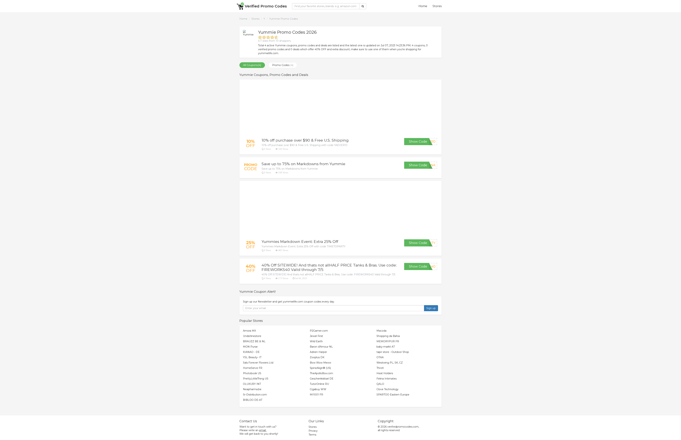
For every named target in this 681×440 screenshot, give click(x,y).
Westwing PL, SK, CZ (390, 362)
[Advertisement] (340, 109)
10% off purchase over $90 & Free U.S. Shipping (305, 140)
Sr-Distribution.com (255, 394)
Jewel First (316, 336)
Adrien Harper (318, 352)
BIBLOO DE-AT (252, 400)
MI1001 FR (316, 394)
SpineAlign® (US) (320, 368)
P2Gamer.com (319, 330)
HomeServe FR (252, 368)
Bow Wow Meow (320, 362)
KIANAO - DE (251, 352)
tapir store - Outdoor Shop (393, 352)
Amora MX (249, 330)
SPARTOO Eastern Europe (393, 394)
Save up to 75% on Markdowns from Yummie (303, 164)
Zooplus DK (317, 357)
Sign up (431, 308)
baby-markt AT (386, 346)
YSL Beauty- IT (252, 357)
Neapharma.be (252, 389)
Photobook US (252, 373)
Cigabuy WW (318, 389)
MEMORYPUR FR (388, 341)
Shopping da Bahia (388, 336)
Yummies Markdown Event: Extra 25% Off (300, 241)
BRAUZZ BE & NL (254, 341)
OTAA (380, 357)
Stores (437, 6)
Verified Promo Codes (266, 6)
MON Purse (250, 346)
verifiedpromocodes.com (403, 426)
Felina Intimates (387, 378)
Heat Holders (385, 373)
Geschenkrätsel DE (321, 378)
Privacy (313, 430)
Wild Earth (316, 341)
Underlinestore (252, 336)
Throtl (380, 368)
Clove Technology (387, 389)
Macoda (381, 330)
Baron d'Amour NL (321, 346)
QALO (380, 384)
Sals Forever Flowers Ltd (258, 362)
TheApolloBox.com (321, 373)
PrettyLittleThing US (255, 378)
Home (423, 6)
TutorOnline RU (319, 384)
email (262, 430)
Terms (312, 434)
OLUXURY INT (252, 384)
